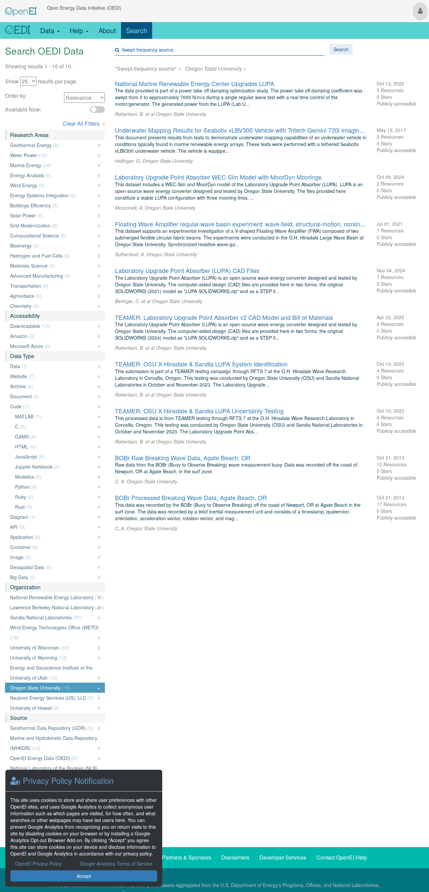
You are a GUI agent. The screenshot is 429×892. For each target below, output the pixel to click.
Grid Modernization (53, 225)
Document (53, 396)
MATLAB (55, 416)
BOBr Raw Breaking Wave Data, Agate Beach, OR (182, 457)
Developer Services (282, 857)
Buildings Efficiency (53, 205)
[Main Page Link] (21, 7)
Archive (53, 386)
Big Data (53, 577)
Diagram (53, 516)
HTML (55, 446)
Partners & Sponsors (186, 857)
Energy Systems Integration (53, 195)
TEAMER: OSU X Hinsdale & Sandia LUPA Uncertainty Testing (199, 410)
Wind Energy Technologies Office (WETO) (54, 632)
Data (48, 30)
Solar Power (53, 215)
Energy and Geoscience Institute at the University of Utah (53, 672)
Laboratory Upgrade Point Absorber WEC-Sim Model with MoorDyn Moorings (218, 177)
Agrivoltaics (53, 295)
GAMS (55, 436)
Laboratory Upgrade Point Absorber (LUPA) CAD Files (187, 270)
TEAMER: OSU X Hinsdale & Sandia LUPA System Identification (201, 363)
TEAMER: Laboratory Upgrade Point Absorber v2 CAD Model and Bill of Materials (224, 317)
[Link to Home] (17, 30)
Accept (84, 876)
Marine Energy (53, 165)
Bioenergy (53, 245)
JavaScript (55, 456)
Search (136, 30)
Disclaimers (235, 857)
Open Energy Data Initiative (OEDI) (84, 7)
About (107, 30)
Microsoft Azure (53, 346)
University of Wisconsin (53, 647)
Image (53, 557)
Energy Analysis (53, 175)
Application (53, 537)
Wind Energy (53, 185)
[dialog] (84, 828)
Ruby (55, 496)
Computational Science (53, 235)
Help (77, 30)
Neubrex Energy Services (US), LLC (53, 697)
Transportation (53, 285)
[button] (420, 10)
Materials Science (53, 265)
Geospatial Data (53, 567)
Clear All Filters (84, 122)
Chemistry (53, 305)
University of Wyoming (53, 657)
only (91, 145)
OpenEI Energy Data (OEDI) (53, 758)
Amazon (53, 336)
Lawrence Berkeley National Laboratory (57, 607)
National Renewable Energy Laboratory (57, 597)
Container (53, 547)
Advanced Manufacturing (53, 275)
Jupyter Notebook (55, 466)
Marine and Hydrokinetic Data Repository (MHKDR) (53, 743)
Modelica (55, 476)
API (53, 527)
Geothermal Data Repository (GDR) (53, 728)
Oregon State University (55, 687)
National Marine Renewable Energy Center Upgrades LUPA (194, 83)
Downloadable (53, 326)
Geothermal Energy (53, 145)
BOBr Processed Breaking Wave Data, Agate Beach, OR (191, 497)
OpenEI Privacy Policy (38, 863)
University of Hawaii (53, 707)
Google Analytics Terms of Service (116, 863)
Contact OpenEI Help (341, 857)
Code (53, 406)
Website (53, 376)
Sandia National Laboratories (53, 617)
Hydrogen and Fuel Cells (53, 255)
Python (55, 486)
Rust (55, 506)
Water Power (53, 155)
